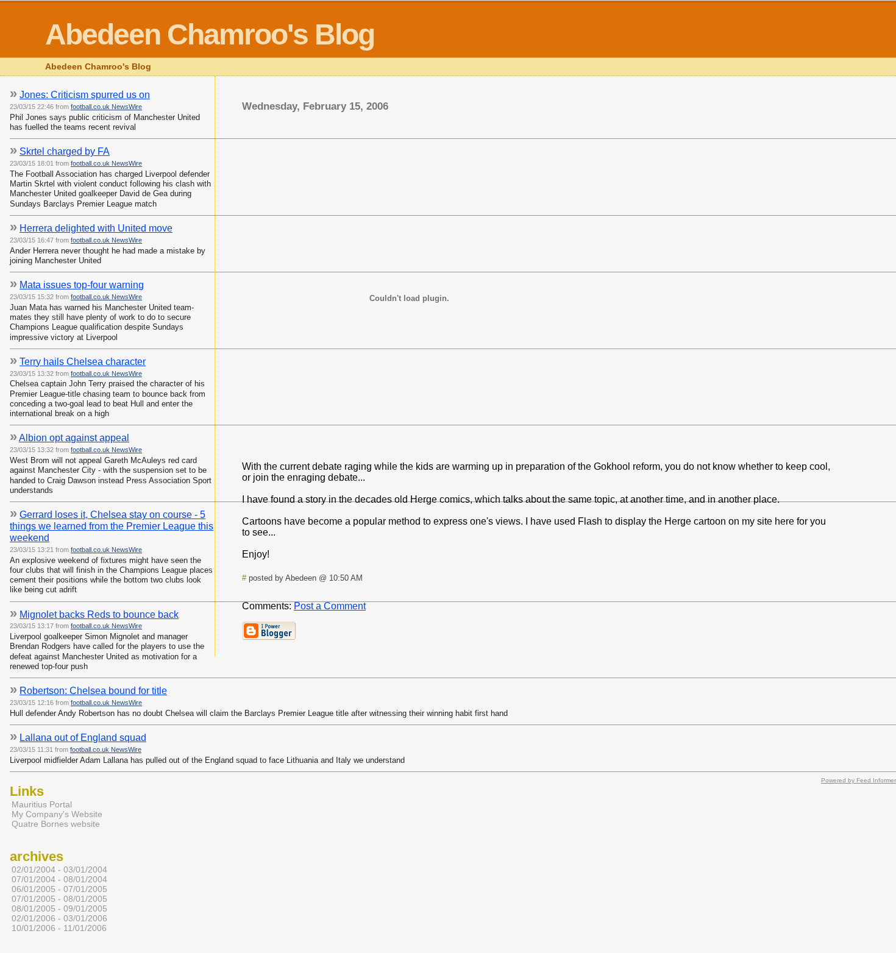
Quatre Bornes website (56, 824)
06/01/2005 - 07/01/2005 (59, 889)
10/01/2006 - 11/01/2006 (59, 928)
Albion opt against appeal (74, 438)
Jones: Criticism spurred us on (85, 95)
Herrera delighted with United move (96, 228)
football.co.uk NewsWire (106, 106)
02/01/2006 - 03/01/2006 (59, 918)
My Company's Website (57, 814)
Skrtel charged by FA (65, 151)
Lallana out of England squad (83, 737)
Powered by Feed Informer (858, 780)
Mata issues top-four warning (82, 285)
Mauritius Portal (42, 804)
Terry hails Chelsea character (83, 361)
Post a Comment (330, 606)
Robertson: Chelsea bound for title (93, 691)
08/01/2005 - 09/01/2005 (59, 908)
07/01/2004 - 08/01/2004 (59, 879)
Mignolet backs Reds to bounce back (99, 614)
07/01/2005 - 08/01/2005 (59, 899)
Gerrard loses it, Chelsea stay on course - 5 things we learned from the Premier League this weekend (111, 526)
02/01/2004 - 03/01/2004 (59, 869)
